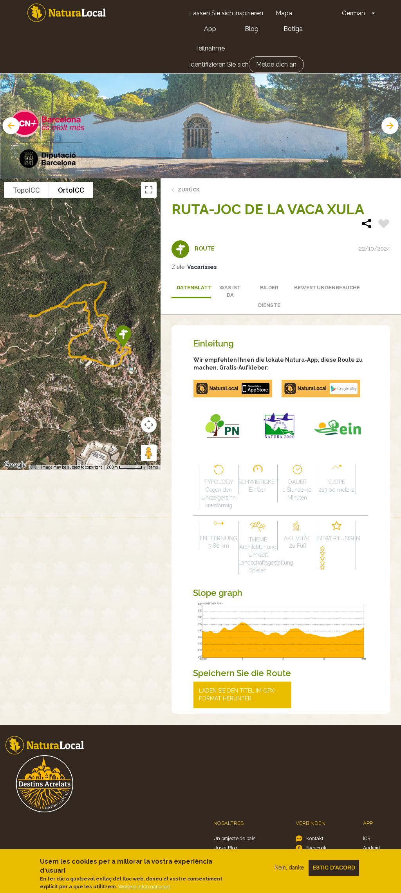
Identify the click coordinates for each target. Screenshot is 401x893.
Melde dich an (276, 64)
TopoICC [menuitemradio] (26, 190)
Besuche (348, 287)
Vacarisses (202, 267)
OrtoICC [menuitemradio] (71, 190)
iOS (366, 838)
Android (371, 848)
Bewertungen (311, 287)
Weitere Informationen (144, 886)
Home (66, 13)
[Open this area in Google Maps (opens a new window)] (15, 465)
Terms (152, 467)
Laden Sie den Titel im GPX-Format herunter (237, 694)
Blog (251, 28)
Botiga (293, 28)
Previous (10, 125)
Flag (384, 224)
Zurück (189, 190)
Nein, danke (289, 867)
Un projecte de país (234, 838)
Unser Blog (225, 848)
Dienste (269, 305)
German (353, 13)
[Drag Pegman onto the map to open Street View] (149, 453)
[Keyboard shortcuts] (33, 467)
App (210, 28)
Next (391, 125)
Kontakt (314, 838)
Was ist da (230, 291)
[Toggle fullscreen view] (149, 190)
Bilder (269, 287)
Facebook (316, 848)
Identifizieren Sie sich (219, 64)
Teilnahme (210, 48)
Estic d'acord (333, 867)
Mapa (284, 13)
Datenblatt (194, 287)
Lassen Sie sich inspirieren (226, 13)
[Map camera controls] (149, 425)
